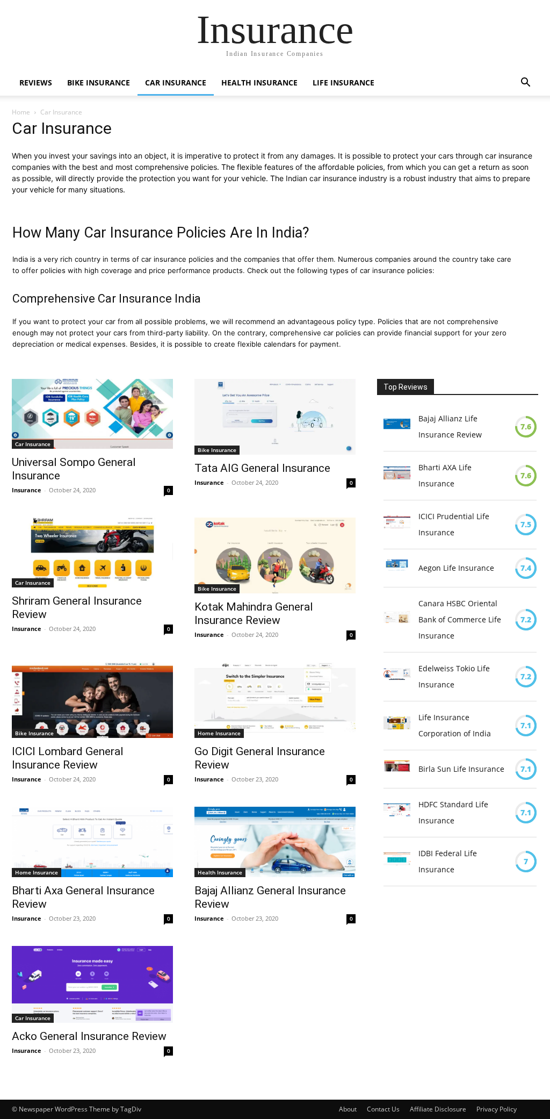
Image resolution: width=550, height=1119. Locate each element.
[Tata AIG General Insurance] (275, 417)
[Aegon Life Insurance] (396, 568)
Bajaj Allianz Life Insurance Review (450, 426)
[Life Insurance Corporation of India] (396, 725)
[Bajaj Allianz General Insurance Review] (275, 842)
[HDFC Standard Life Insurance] (396, 813)
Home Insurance (219, 733)
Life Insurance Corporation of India (454, 725)
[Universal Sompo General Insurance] (92, 414)
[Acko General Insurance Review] (92, 984)
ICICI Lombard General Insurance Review (68, 758)
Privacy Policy (496, 1109)
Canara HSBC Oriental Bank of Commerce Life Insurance (459, 619)
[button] (525, 83)
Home (21, 112)
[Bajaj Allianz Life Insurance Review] (396, 426)
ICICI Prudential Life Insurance (453, 524)
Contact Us (383, 1109)
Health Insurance (259, 82)
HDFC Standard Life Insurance (453, 812)
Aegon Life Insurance (456, 568)
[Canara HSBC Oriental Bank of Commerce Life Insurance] (396, 619)
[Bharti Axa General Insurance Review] (92, 842)
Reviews (35, 82)
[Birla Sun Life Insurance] (396, 769)
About (348, 1109)
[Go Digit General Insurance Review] (275, 700)
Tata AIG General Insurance (262, 468)
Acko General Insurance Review (89, 1036)
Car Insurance (175, 82)
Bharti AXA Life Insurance (445, 475)
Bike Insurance (98, 82)
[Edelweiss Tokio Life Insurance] (396, 676)
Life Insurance (343, 82)
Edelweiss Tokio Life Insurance (454, 676)
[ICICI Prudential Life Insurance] (396, 524)
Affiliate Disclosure (438, 1109)
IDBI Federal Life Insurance (447, 861)
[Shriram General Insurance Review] (92, 552)
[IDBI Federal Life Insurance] (396, 861)
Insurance (26, 490)
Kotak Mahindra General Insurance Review (253, 613)
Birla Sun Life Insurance (461, 769)
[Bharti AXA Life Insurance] (396, 476)
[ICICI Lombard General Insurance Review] (92, 700)
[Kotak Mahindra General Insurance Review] (275, 555)
